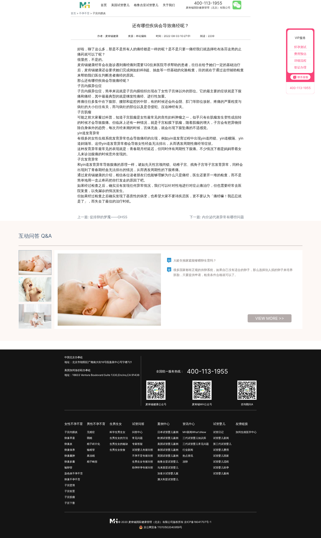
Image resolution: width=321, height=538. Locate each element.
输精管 (91, 449)
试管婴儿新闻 (221, 438)
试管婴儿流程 (221, 461)
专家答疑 (137, 443)
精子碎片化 (93, 443)
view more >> (269, 318)
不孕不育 (84, 13)
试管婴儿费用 (221, 449)
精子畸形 (92, 461)
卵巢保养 (69, 449)
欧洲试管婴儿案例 (167, 438)
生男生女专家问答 (142, 461)
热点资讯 (188, 455)
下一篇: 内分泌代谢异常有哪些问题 (217, 217)
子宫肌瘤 (69, 497)
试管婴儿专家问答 (142, 449)
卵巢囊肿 (69, 455)
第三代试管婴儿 (222, 443)
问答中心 (137, 432)
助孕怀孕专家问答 (142, 467)
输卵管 (68, 467)
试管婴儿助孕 (221, 467)
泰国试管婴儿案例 (167, 449)
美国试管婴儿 (120, 5)
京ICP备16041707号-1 (197, 522)
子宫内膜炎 (71, 432)
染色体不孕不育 (73, 473)
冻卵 (185, 461)
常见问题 (137, 438)
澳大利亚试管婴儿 (167, 479)
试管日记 (218, 432)
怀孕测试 (300, 47)
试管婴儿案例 (221, 473)
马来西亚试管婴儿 (167, 467)
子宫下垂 (69, 503)
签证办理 (300, 67)
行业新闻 (188, 449)
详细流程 (300, 60)
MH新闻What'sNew (194, 432)
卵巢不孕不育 (72, 479)
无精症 (91, 432)
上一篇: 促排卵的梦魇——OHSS (102, 217)
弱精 (89, 438)
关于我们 (169, 5)
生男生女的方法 (119, 438)
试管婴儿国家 (221, 455)
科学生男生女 (117, 432)
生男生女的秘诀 (119, 443)
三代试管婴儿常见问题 (196, 443)
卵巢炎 (68, 443)
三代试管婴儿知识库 (194, 438)
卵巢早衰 (69, 438)
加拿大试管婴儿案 (167, 473)
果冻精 (91, 455)
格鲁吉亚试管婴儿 (146, 5)
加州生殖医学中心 (246, 432)
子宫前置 (69, 491)
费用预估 (300, 54)
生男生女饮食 (117, 449)
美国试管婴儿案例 (167, 443)
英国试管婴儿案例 (167, 455)
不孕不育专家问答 (142, 455)
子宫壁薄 (69, 485)
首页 (104, 5)
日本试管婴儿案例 (167, 432)
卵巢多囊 (69, 461)
